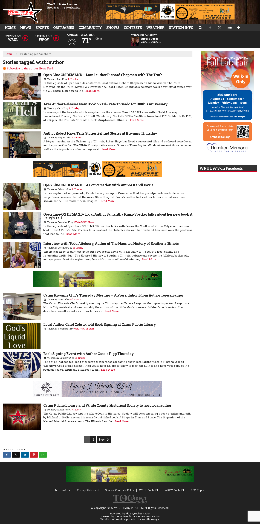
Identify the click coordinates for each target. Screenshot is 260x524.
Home (10, 27)
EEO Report (198, 490)
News (25, 27)
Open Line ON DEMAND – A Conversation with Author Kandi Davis (98, 185)
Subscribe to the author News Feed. (30, 68)
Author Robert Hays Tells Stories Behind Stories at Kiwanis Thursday (100, 133)
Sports (42, 27)
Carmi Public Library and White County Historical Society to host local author (107, 405)
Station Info (181, 27)
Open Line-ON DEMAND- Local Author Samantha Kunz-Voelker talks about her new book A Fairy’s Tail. (117, 216)
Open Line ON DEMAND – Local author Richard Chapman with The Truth (103, 74)
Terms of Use (62, 490)
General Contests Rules (119, 490)
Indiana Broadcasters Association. (140, 516)
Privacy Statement (88, 490)
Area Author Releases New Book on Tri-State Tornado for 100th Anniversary (105, 104)
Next (102, 439)
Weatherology (150, 519)
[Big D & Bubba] (139, 41)
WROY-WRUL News (84, 222)
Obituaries (63, 27)
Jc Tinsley (73, 79)
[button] (200, 27)
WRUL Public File (149, 490)
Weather (155, 27)
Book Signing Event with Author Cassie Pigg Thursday (88, 353)
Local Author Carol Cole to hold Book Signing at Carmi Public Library (99, 324)
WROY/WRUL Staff (84, 328)
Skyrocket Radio (139, 513)
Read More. (92, 90)
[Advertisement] (170, 11)
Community (90, 27)
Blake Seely (75, 299)
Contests (133, 27)
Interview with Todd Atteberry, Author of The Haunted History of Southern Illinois (111, 243)
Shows (112, 27)
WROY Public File (175, 490)
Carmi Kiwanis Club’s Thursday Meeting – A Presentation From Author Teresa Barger (113, 295)
